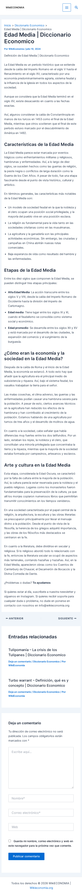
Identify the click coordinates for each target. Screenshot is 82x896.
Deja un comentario (19, 661)
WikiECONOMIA (15, 7)
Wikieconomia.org (41, 888)
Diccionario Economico (46, 661)
